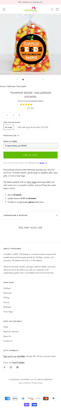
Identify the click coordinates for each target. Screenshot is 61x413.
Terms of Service (25, 383)
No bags (8, 127)
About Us (7, 336)
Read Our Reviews (11, 331)
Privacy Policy (37, 383)
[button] (26, 104)
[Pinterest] (17, 367)
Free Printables (18, 362)
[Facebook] (4, 367)
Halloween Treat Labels (16, 86)
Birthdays (7, 307)
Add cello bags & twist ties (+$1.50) (33, 127)
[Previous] (17, 79)
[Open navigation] (4, 9)
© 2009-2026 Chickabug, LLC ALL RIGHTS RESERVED (30, 379)
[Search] (52, 9)
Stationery (7, 292)
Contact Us (7, 340)
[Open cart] (57, 9)
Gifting (6, 297)
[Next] (43, 79)
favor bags (31, 182)
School (6, 302)
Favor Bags (8, 311)
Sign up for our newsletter (14, 356)
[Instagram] (11, 367)
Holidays (7, 288)
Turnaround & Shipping (15, 215)
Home (2, 86)
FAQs (5, 326)
